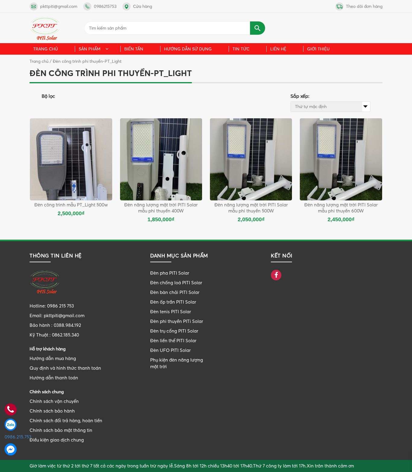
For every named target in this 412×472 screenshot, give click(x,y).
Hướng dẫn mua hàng (53, 358)
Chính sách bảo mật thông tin (61, 430)
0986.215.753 (11, 437)
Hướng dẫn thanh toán (54, 378)
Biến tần (133, 49)
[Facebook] (276, 276)
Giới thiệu (318, 49)
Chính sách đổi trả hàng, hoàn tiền (66, 420)
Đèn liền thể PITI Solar (173, 340)
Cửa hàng (142, 6)
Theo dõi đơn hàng (364, 6)
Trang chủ (45, 49)
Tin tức (241, 49)
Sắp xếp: (299, 96)
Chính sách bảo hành (52, 411)
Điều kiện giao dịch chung (57, 440)
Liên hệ (278, 49)
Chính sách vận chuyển (54, 401)
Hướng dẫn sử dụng (188, 49)
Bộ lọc (48, 96)
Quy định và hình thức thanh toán (65, 368)
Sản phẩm (89, 49)
